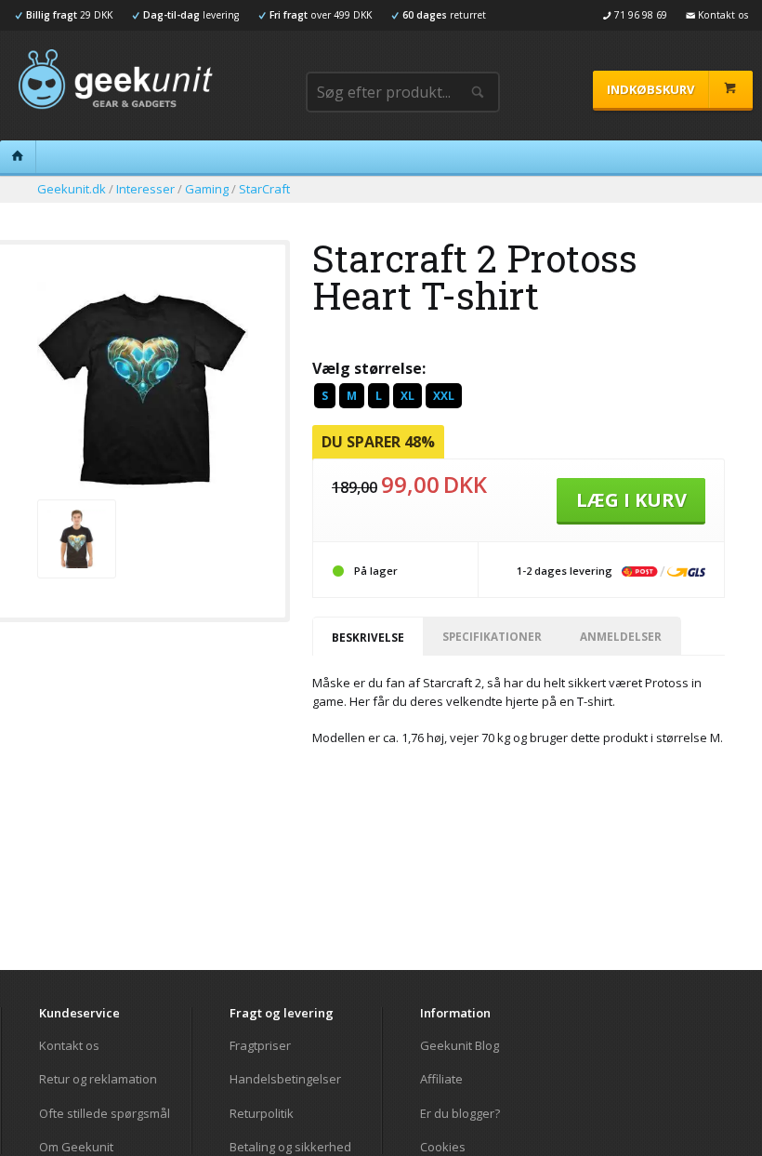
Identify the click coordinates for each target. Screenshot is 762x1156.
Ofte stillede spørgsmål (104, 1113)
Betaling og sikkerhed (290, 1146)
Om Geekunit (76, 1146)
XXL (443, 396)
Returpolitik (262, 1113)
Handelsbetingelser (285, 1078)
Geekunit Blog (459, 1046)
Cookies (443, 1146)
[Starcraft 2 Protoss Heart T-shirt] (142, 487)
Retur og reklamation (98, 1078)
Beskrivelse (368, 637)
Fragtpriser (260, 1046)
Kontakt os (69, 1046)
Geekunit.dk (71, 188)
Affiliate (441, 1078)
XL (407, 396)
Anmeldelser (621, 636)
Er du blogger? (460, 1113)
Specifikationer (492, 636)
